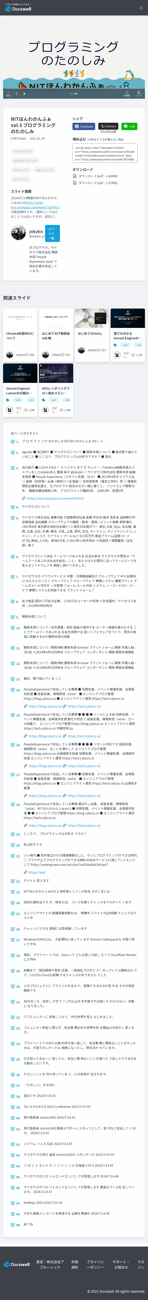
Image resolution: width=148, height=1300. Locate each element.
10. (18, 628)
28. (18, 955)
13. (18, 679)
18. (18, 804)
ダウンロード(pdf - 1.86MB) (98, 176)
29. (18, 971)
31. (18, 1002)
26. (18, 929)
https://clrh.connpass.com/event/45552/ (55, 498)
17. (18, 774)
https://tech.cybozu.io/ (84, 706)
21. (18, 856)
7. (17, 577)
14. (18, 690)
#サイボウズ (22, 151)
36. (18, 1074)
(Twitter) (110, 126)
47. (18, 1203)
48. (18, 1214)
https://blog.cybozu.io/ (45, 706)
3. (17, 468)
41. (18, 1129)
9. (17, 617)
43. (18, 1155)
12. (18, 663)
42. (18, 1144)
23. (18, 892)
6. (17, 556)
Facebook (86, 126)
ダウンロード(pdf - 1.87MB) (98, 182)
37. (18, 1085)
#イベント (21, 179)
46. (18, 1187)
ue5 (139, 344)
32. (18, 1017)
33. (18, 1028)
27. (18, 940)
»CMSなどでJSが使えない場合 (105, 139)
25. (18, 913)
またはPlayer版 (108, 131)
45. (18, 1177)
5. (17, 518)
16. (18, 745)
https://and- (37, 872)
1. (17, 441)
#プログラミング (25, 160)
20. (18, 845)
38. (18, 1096)
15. (18, 715)
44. (18, 1166)
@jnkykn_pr (37, 236)
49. (18, 1225)
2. (17, 452)
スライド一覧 (51, 233)
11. (18, 648)
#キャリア (21, 170)
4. (17, 507)
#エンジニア (44, 170)
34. (18, 1043)
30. (18, 986)
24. (18, 902)
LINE (132, 126)
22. (18, 881)
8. (17, 601)
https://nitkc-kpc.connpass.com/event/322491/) (35, 204)
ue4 (125, 344)
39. (18, 1107)
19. (18, 834)
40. (18, 1118)
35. (18, 1059)
